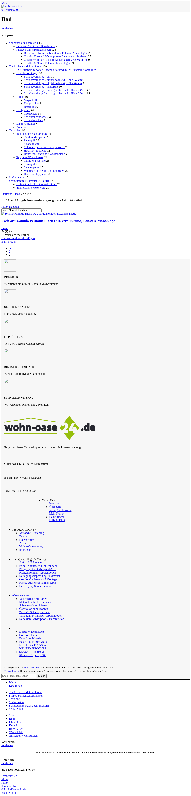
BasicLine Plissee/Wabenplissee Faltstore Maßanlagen (55, 53)
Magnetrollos (31, 100)
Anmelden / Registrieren (23, 735)
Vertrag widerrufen (60, 510)
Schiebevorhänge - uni (37, 76)
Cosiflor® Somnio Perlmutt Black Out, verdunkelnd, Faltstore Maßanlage (58, 221)
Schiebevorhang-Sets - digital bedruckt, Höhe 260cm (55, 93)
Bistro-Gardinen (25, 123)
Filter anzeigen (10, 206)
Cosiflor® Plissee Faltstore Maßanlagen (47, 63)
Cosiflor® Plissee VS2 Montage (38, 579)
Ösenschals (30, 113)
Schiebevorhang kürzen (33, 605)
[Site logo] (12, 6)
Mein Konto (56, 513)
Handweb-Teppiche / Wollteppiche (44, 153)
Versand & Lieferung (31, 533)
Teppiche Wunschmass (29, 157)
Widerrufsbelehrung (31, 546)
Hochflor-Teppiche (35, 150)
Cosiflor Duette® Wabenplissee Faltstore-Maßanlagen (55, 56)
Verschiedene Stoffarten (33, 598)
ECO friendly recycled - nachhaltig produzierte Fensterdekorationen (56, 69)
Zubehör (21, 127)
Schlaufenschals (33, 120)
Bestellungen (57, 516)
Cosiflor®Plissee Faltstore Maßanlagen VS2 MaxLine (55, 59)
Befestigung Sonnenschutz (35, 586)
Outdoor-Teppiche (35, 137)
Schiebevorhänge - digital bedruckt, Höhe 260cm (53, 83)
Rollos (20, 96)
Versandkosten (11, 670)
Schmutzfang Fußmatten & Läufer (29, 180)
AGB (22, 543)
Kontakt (54, 503)
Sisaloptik (29, 140)
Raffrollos (30, 106)
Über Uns (55, 506)
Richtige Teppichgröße (32, 655)
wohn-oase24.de (32, 667)
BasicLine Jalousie (30, 638)
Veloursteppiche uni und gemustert (44, 147)
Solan (4, 228)
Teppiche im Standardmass (32, 133)
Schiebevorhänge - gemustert (41, 86)
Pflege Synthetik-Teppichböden (37, 569)
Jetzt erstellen (9, 775)
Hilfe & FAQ (57, 520)
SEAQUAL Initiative (31, 651)
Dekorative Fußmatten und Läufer (36, 184)
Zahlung (24, 536)
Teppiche (14, 130)
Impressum (25, 549)
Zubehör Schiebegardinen (34, 612)
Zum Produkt (9, 241)
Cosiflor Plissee (28, 635)
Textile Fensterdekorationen (25, 66)
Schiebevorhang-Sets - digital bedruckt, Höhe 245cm (55, 90)
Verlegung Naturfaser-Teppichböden (40, 615)
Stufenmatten (16, 177)
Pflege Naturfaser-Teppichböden (38, 565)
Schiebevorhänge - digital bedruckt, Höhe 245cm (53, 79)
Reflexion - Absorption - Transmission (41, 619)
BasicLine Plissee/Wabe (33, 641)
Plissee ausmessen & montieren (37, 582)
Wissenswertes (20, 595)
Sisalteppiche (31, 143)
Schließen (7, 28)
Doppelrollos (31, 103)
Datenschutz (26, 539)
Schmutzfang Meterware (30, 187)
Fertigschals (23, 110)
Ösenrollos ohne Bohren (33, 608)
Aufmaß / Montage (30, 562)
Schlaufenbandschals (36, 116)
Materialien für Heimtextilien (36, 602)
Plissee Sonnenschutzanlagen (33, 49)
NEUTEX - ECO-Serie (33, 645)
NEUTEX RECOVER (33, 648)
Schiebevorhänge (26, 73)
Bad (17, 193)
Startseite (6, 193)
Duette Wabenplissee (31, 631)
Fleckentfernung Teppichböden (37, 572)
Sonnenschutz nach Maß (23, 42)
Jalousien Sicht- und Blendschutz (35, 46)
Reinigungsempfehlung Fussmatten (40, 576)
